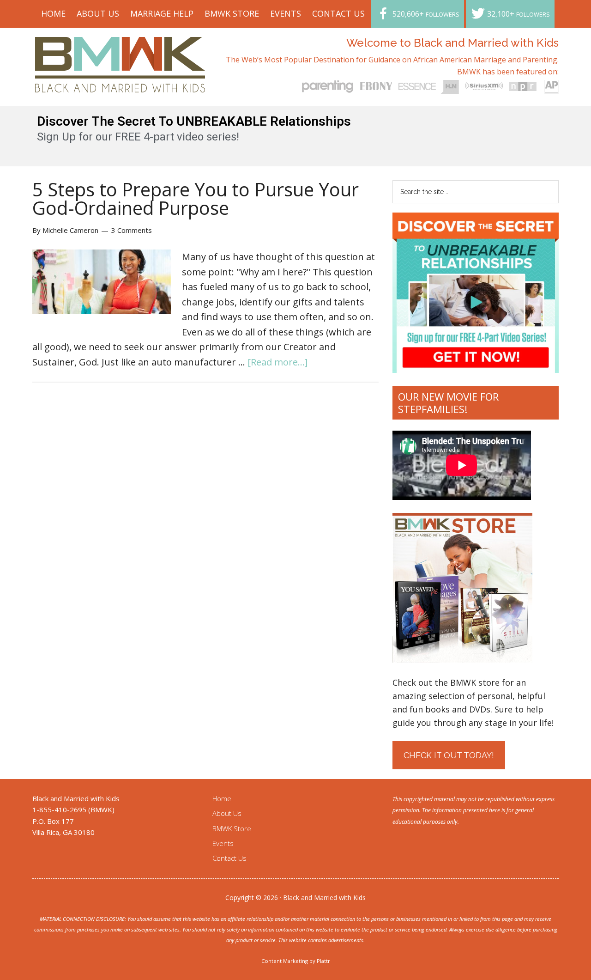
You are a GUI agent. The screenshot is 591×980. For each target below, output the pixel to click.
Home (221, 798)
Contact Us (229, 858)
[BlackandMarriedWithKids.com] (120, 84)
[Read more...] (277, 362)
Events (223, 843)
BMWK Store (231, 828)
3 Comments (131, 230)
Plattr (323, 960)
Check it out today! (449, 755)
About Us (226, 813)
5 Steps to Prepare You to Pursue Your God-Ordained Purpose (195, 198)
